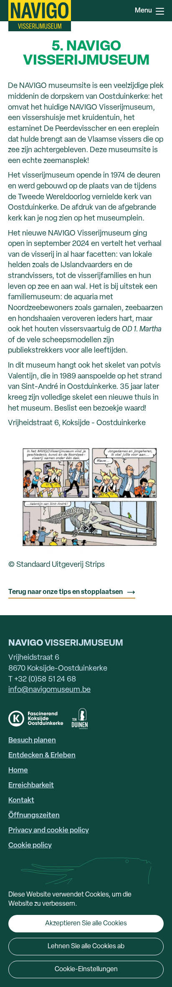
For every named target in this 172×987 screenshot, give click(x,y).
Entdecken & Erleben (42, 755)
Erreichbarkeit (31, 785)
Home (18, 770)
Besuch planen (32, 740)
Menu (159, 10)
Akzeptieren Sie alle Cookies (86, 923)
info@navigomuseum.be (49, 690)
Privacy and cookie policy (48, 830)
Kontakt (21, 800)
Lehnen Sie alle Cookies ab (86, 946)
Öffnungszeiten (34, 815)
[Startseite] (39, 15)
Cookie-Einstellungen (86, 969)
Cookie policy (30, 845)
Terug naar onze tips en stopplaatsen (65, 592)
